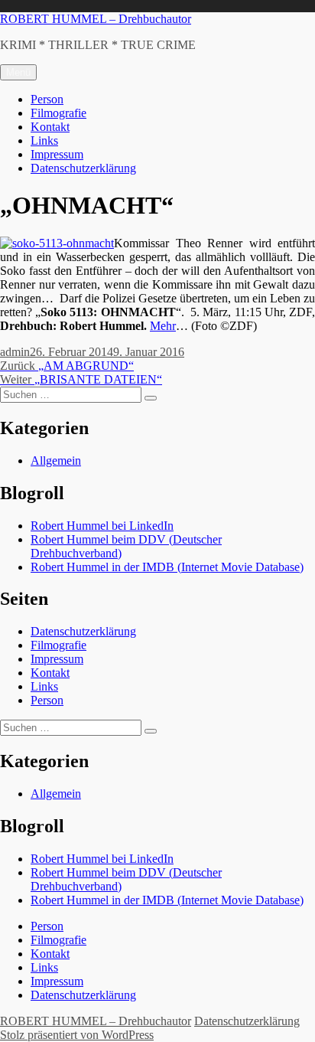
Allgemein (56, 460)
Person (47, 99)
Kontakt (50, 126)
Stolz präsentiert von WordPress (77, 1034)
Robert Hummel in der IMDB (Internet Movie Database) (167, 566)
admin (15, 351)
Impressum (57, 154)
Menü (18, 72)
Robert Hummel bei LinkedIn (102, 525)
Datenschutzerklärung (83, 168)
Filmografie (58, 112)
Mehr (163, 325)
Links (44, 140)
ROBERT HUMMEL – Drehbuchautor (95, 18)
